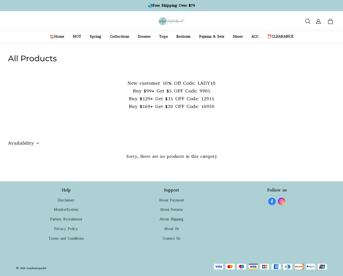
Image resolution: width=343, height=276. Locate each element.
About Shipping (171, 219)
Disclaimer (66, 200)
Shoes (238, 36)
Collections (119, 36)
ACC (255, 36)
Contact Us (171, 238)
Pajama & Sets (211, 36)
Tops (163, 36)
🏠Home (57, 36)
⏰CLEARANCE (280, 36)
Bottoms (183, 36)
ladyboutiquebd (36, 268)
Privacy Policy (66, 229)
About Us (171, 229)
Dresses (144, 36)
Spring (95, 36)
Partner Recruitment (66, 219)
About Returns (171, 209)
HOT (77, 36)
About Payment (171, 200)
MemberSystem (66, 209)
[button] (307, 21)
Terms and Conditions (66, 238)
